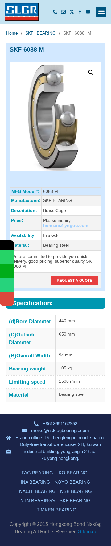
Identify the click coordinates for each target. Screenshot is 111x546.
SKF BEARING (40, 33)
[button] (101, 12)
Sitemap (87, 531)
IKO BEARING (72, 472)
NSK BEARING (76, 491)
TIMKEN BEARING (56, 509)
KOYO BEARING (72, 482)
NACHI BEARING (37, 491)
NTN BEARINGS (37, 500)
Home (12, 33)
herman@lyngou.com (65, 225)
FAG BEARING (37, 472)
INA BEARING (35, 482)
